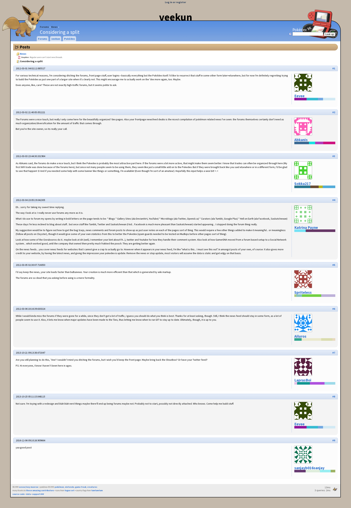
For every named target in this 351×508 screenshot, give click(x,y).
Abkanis (301, 139)
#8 (333, 396)
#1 (333, 68)
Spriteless (303, 292)
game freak (80, 487)
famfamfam (97, 490)
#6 (333, 308)
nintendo (69, 487)
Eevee (299, 95)
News (54, 27)
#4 (333, 200)
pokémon (59, 487)
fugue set (69, 490)
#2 (333, 112)
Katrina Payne (306, 227)
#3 (333, 156)
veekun (175, 17)
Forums (44, 27)
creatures (92, 487)
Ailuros (300, 336)
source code (18, 494)
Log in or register (175, 2)
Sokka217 (302, 183)
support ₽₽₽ (38, 494)
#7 (333, 352)
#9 (333, 440)
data (28, 494)
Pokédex (299, 29)
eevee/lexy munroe (28, 487)
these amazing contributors (40, 490)
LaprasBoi (302, 380)
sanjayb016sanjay (309, 467)
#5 (333, 265)
